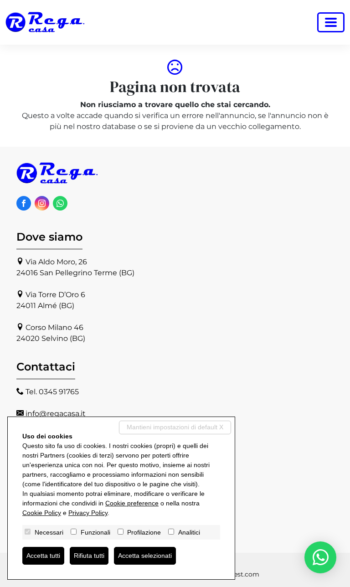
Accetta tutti (43, 555)
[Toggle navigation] (331, 22)
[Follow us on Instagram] (42, 203)
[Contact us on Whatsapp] (60, 203)
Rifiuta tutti (89, 555)
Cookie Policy (41, 512)
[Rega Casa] (45, 22)
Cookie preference (132, 503)
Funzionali (95, 532)
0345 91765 (59, 391)
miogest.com (237, 574)
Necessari (49, 532)
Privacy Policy (88, 512)
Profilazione (144, 532)
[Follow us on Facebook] (23, 203)
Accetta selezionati (145, 555)
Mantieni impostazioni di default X (175, 427)
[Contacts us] (320, 557)
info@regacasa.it (56, 413)
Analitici (189, 532)
